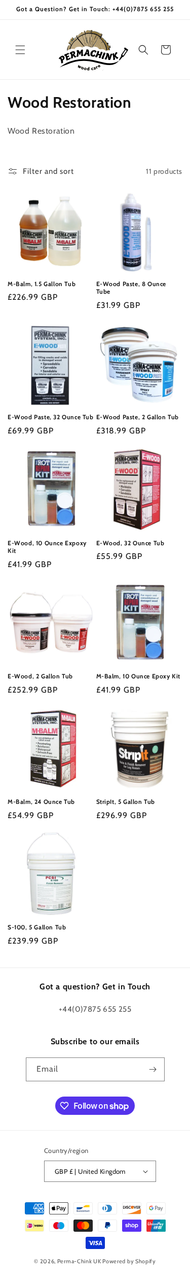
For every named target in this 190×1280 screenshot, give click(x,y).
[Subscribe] (153, 1069)
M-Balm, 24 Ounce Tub (41, 801)
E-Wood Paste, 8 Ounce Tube (131, 288)
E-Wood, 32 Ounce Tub (130, 543)
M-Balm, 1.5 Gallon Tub (41, 284)
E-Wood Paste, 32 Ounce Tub (51, 417)
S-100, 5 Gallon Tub (37, 927)
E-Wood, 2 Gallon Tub (40, 676)
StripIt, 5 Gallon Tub (126, 801)
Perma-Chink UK (79, 1261)
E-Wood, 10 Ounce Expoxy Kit (47, 547)
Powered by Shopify (129, 1261)
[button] (20, 50)
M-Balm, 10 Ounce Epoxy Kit (138, 676)
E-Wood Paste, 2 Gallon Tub (137, 417)
